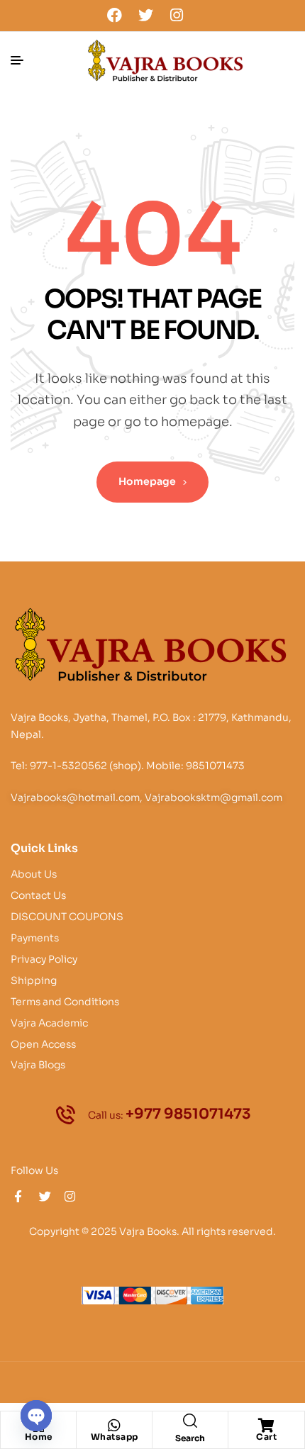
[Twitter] (145, 15)
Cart (266, 1436)
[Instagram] (177, 15)
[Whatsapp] (114, 1426)
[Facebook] (115, 15)
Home (38, 1436)
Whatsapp (114, 1436)
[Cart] (267, 1426)
